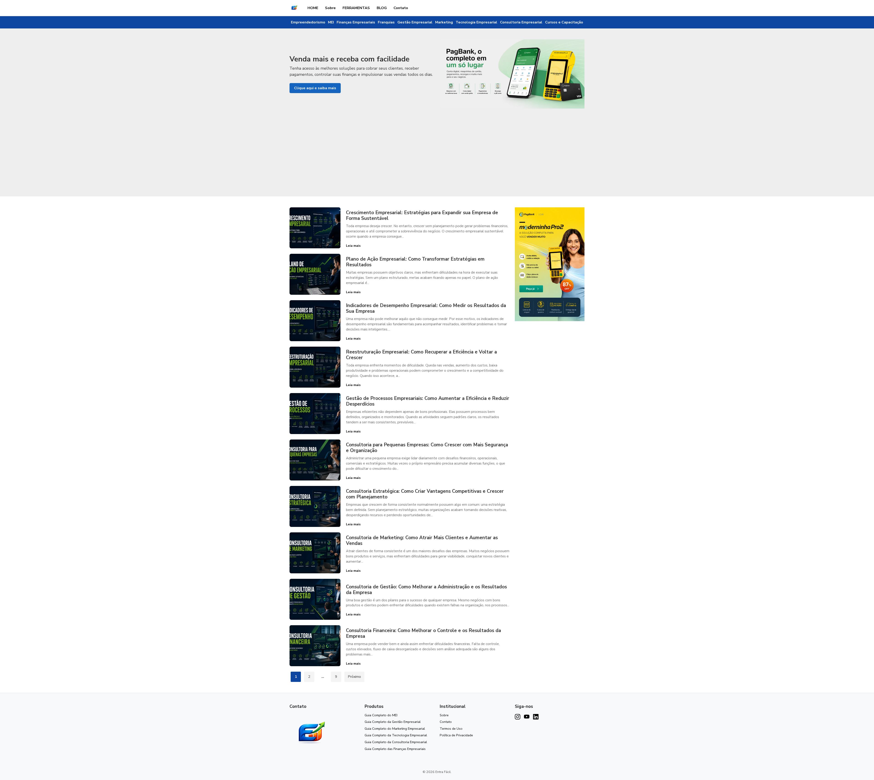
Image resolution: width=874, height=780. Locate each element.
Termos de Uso (451, 728)
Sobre (330, 7)
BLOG (382, 7)
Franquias (386, 22)
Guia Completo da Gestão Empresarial (393, 721)
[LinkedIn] (536, 717)
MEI (331, 22)
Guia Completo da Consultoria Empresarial (396, 742)
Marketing (444, 22)
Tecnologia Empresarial (476, 22)
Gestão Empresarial (414, 22)
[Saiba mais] (549, 264)
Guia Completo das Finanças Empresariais (395, 749)
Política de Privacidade (456, 735)
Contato (401, 7)
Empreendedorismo (308, 22)
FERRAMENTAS (356, 7)
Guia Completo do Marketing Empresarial (395, 728)
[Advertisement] (437, 151)
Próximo (354, 676)
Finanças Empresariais (356, 22)
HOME (312, 7)
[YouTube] (526, 717)
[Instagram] (517, 717)
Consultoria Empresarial (521, 22)
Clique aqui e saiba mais (315, 88)
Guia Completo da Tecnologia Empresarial (396, 735)
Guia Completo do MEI (381, 715)
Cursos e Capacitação (564, 22)
